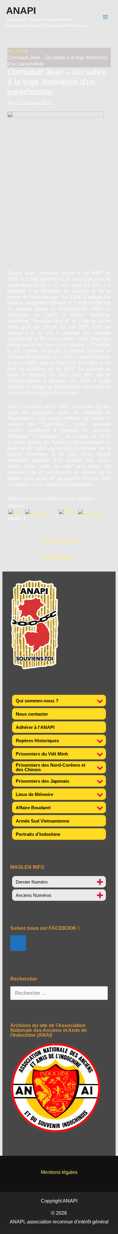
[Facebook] (18, 943)
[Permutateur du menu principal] (105, 16)
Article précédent (59, 541)
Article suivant (59, 558)
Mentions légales (59, 1172)
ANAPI (21, 10)
